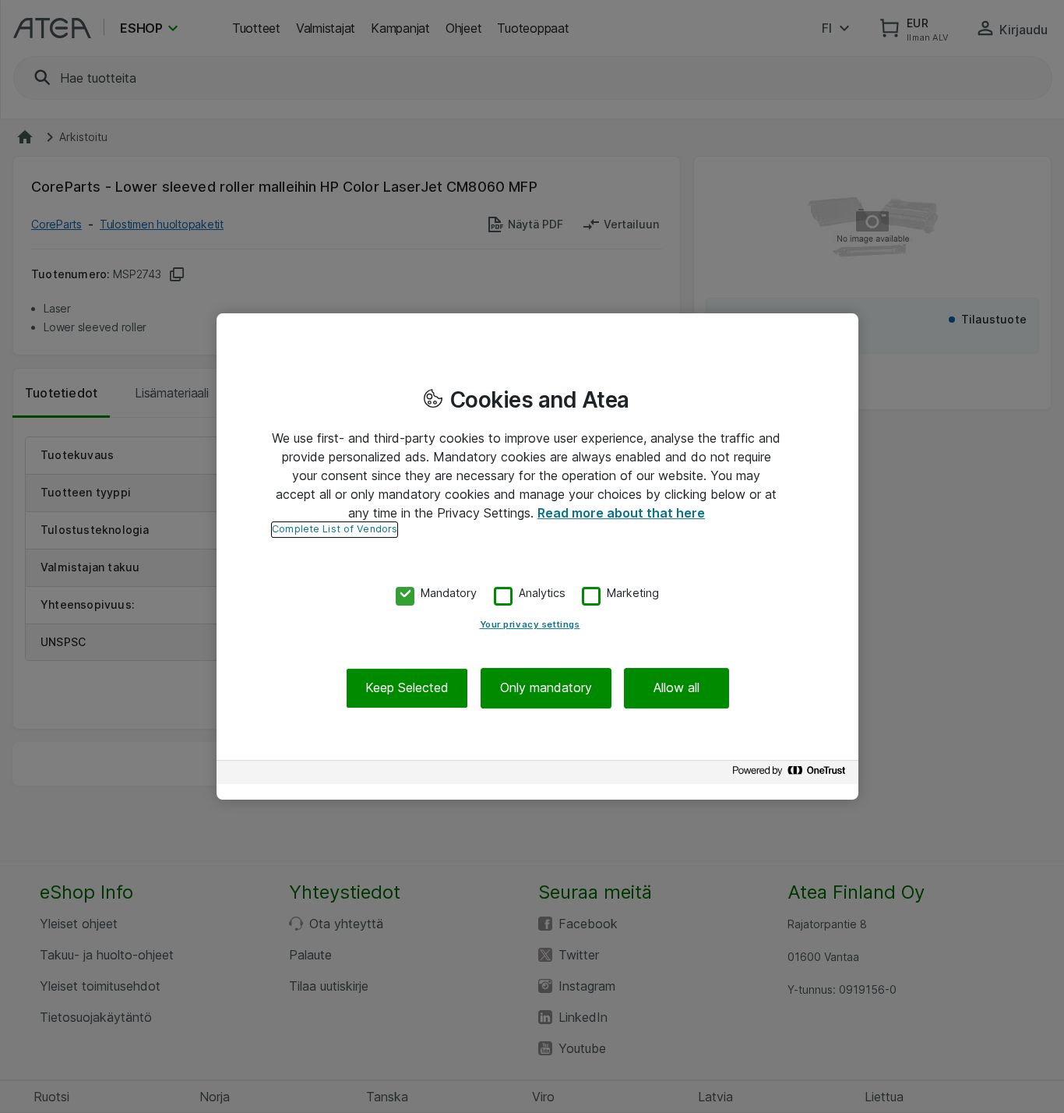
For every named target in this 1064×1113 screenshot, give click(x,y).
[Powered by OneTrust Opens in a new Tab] (791, 774)
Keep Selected (407, 688)
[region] (537, 556)
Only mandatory (546, 688)
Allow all (676, 688)
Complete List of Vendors (334, 529)
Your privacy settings (530, 625)
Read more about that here (621, 513)
